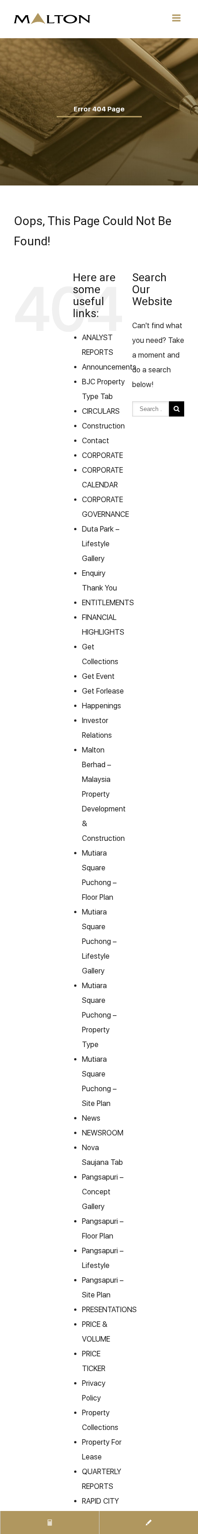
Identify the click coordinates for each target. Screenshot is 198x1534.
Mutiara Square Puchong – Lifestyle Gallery (99, 941)
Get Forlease (103, 691)
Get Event (98, 676)
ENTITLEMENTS (108, 602)
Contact (95, 440)
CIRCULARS (101, 411)
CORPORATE (102, 455)
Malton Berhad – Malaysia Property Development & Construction (104, 794)
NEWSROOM (102, 1133)
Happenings (101, 705)
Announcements (109, 367)
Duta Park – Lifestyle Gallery (100, 544)
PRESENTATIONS (109, 1309)
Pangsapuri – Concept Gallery (102, 1192)
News (91, 1118)
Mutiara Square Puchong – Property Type (99, 1015)
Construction (103, 426)
